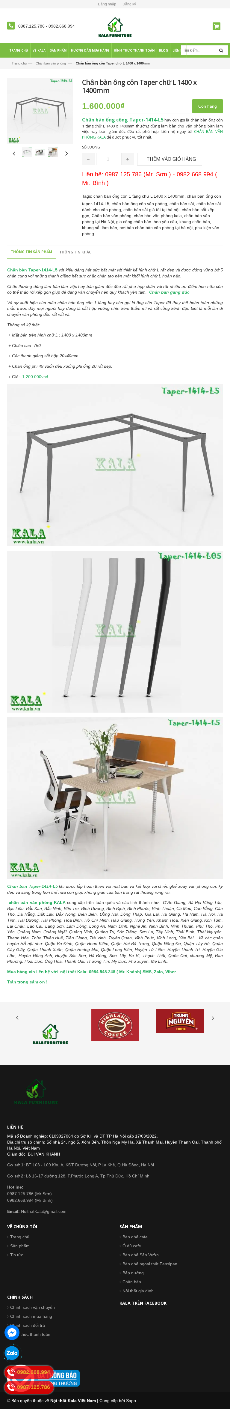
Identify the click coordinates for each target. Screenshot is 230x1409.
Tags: (87, 196)
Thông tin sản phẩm (31, 251)
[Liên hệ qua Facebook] (11, 1332)
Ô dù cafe (131, 1245)
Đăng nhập (107, 4)
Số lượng (91, 147)
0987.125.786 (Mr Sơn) (29, 1193)
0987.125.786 (32, 26)
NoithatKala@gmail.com (36, 1211)
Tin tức (16, 1254)
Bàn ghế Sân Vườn (140, 1254)
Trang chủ (19, 1236)
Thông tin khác (75, 252)
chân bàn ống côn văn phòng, (141, 203)
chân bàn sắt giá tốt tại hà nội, (152, 209)
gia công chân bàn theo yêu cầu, (147, 221)
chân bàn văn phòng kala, (159, 215)
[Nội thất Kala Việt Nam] (115, 27)
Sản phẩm (20, 1245)
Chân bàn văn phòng (51, 63)
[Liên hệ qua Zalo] (11, 1353)
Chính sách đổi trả (27, 1325)
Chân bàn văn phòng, (113, 215)
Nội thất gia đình (138, 1290)
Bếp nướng (133, 1272)
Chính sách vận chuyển (32, 1307)
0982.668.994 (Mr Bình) (30, 1200)
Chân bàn (131, 1281)
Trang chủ (19, 63)
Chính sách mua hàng (31, 1316)
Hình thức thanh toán (30, 1334)
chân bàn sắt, (183, 203)
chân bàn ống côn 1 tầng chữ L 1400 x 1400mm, (140, 196)
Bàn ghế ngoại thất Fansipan (149, 1263)
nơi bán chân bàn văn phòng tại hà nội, (157, 227)
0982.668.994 (62, 26)
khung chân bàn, (195, 221)
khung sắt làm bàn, (100, 227)
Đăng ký (129, 4)
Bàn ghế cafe (135, 1236)
